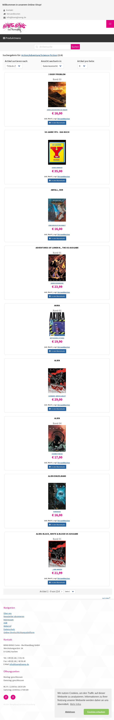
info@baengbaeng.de (16, 17)
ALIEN (57, 360)
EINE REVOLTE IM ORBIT (57, 225)
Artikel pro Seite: (85, 61)
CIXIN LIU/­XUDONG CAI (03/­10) (57, 110)
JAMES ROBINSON (57, 283)
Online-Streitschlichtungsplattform (19, 632)
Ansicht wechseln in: (51, 61)
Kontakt (9, 10)
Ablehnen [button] (70, 712)
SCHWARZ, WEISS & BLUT (57, 396)
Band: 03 (57, 79)
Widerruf (7, 626)
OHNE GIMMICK (57, 168)
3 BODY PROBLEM (57, 74)
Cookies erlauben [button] (96, 712)
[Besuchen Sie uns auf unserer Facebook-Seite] (6, 697)
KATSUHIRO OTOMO (57, 338)
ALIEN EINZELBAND (57, 476)
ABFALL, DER (57, 190)
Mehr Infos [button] (75, 704)
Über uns (8, 613)
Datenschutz (9, 629)
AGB (5, 622)
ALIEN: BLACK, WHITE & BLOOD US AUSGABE (57, 534)
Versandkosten (13, 13)
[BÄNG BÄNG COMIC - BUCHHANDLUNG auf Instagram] (13, 697)
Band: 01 (57, 252)
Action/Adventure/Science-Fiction (39, 55)
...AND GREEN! (57, 569)
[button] (110, 24)
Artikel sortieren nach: (16, 61)
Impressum (9, 619)
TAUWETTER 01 (57, 454)
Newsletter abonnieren (14, 616)
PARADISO (57, 512)
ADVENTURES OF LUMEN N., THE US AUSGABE (57, 247)
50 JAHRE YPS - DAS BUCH (57, 132)
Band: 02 (57, 310)
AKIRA (57, 305)
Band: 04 (57, 423)
